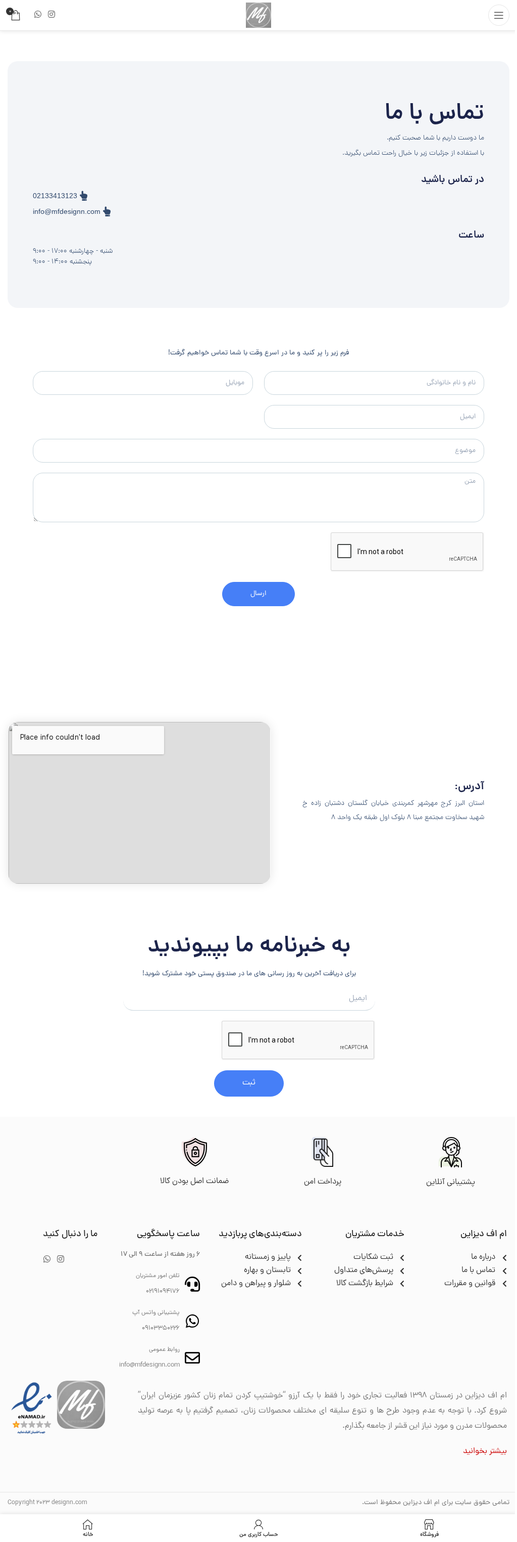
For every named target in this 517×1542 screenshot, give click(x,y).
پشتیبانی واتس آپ (156, 1313)
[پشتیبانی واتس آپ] (192, 1321)
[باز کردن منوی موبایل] (498, 15)
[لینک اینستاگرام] (51, 15)
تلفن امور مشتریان (158, 1276)
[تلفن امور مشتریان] (192, 1284)
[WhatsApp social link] (37, 15)
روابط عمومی (164, 1349)
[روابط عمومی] (192, 1358)
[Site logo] (258, 16)
